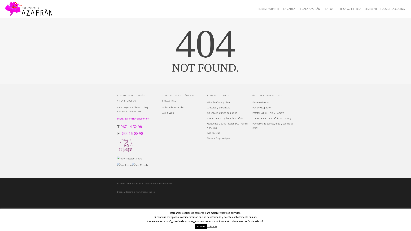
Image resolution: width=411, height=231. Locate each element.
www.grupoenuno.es (145, 192)
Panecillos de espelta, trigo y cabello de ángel (272, 125)
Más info (212, 226)
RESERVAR (370, 9)
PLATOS (328, 9)
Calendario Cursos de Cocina (222, 112)
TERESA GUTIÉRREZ (349, 9)
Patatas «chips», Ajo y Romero (268, 112)
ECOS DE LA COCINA (392, 9)
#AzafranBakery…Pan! (218, 102)
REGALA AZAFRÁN (309, 9)
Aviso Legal (168, 112)
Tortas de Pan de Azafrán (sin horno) (271, 118)
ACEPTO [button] (201, 226)
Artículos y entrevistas (218, 107)
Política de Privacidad (173, 107)
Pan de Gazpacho (261, 107)
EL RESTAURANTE (269, 9)
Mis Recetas (213, 132)
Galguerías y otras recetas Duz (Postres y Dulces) (228, 125)
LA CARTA (289, 9)
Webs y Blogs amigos (218, 138)
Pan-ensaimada (260, 102)
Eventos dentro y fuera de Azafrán (225, 118)
